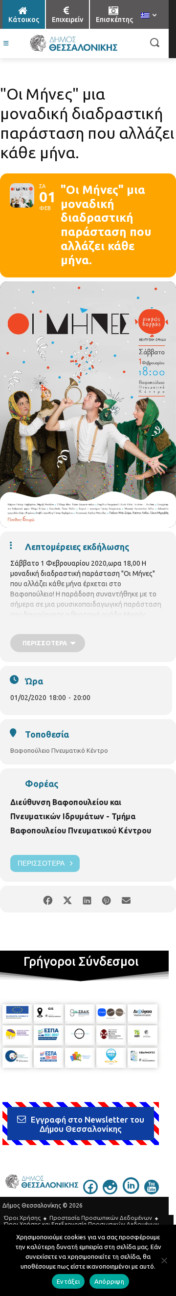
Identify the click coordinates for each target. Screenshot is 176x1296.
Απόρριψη (109, 1281)
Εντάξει (68, 1281)
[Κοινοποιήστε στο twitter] (67, 899)
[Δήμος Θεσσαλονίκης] (73, 43)
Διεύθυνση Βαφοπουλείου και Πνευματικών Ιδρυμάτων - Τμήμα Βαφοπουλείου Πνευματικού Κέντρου (80, 816)
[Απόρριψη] (164, 1260)
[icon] (90, 1191)
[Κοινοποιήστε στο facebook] (47, 899)
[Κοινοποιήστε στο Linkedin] (86, 899)
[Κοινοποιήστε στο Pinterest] (106, 899)
